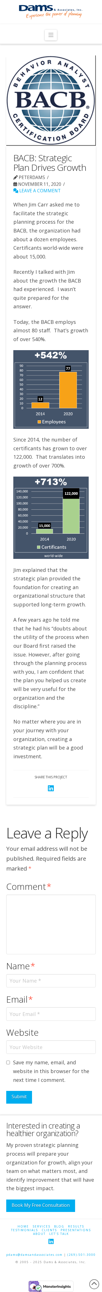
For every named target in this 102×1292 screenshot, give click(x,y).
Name (20, 966)
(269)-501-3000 (81, 1255)
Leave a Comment (39, 191)
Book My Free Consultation (41, 1205)
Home (23, 1226)
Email (19, 999)
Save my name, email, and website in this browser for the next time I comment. (51, 1071)
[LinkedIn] (51, 1241)
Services (41, 1226)
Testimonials (24, 1230)
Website (22, 1032)
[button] (51, 35)
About (39, 1234)
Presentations (76, 1230)
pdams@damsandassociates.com (34, 1255)
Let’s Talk (59, 1234)
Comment (29, 886)
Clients (49, 1230)
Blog (59, 1226)
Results (76, 1226)
